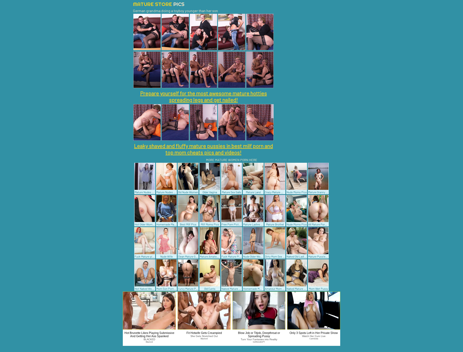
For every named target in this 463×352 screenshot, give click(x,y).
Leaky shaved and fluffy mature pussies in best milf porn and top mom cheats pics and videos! (203, 148)
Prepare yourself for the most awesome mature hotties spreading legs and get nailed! (203, 96)
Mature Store (158, 4)
